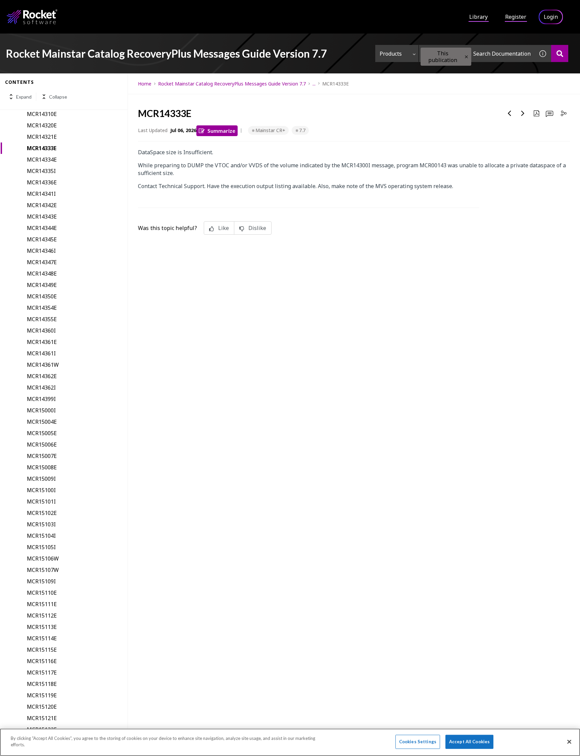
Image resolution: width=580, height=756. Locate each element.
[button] (466, 56)
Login (551, 16)
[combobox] (476, 53)
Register (515, 16)
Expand (24, 97)
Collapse (58, 97)
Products (391, 53)
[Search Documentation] (559, 53)
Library (478, 16)
